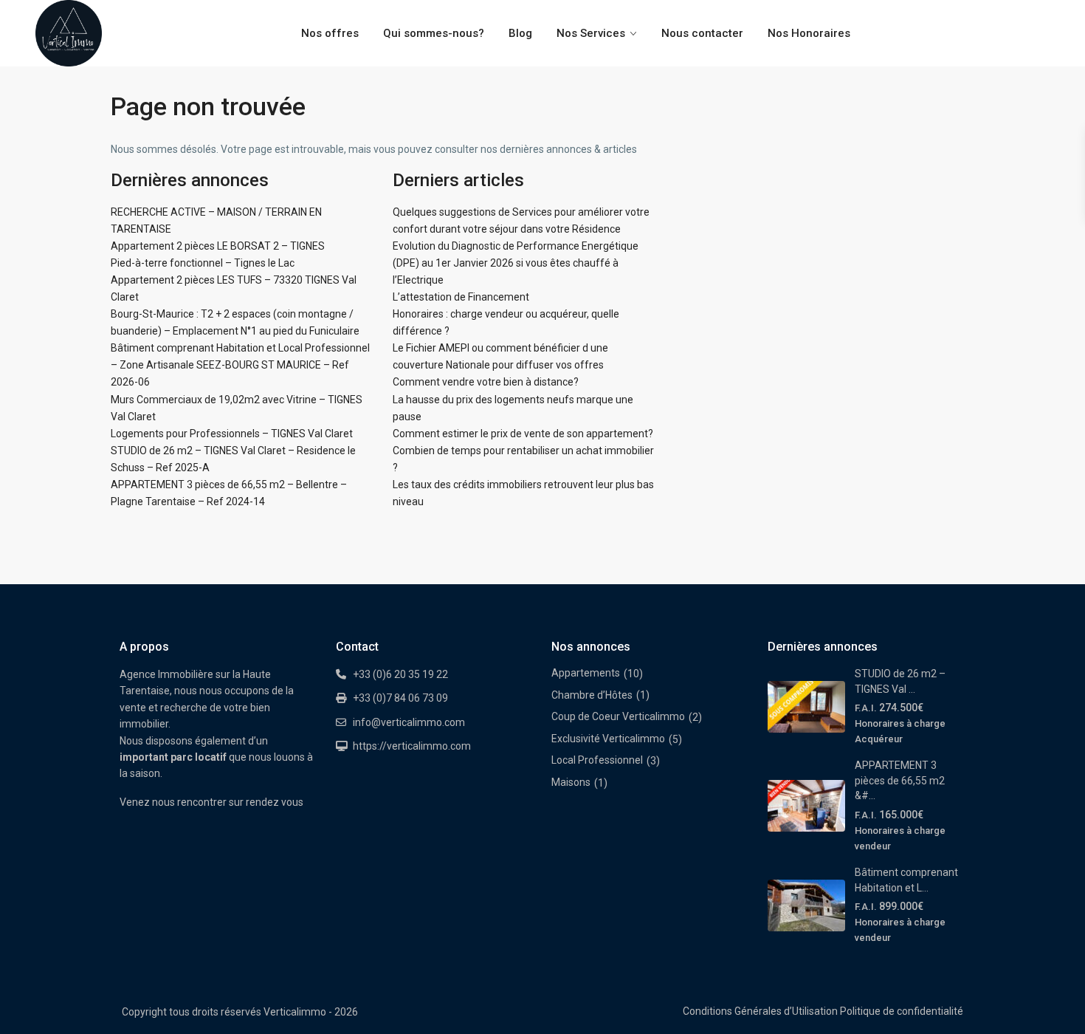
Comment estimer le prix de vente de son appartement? (523, 433)
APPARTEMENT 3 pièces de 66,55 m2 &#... (900, 780)
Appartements (585, 673)
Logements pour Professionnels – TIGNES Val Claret (232, 433)
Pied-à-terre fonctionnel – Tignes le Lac (202, 263)
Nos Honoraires (809, 33)
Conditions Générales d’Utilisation (760, 1011)
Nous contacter (702, 33)
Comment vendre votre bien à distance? (486, 382)
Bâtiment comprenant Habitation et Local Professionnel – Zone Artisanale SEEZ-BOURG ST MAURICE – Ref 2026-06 (240, 365)
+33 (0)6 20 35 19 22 (400, 674)
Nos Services (591, 33)
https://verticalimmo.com (412, 746)
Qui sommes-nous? (433, 33)
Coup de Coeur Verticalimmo (618, 716)
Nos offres (330, 33)
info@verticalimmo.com (409, 722)
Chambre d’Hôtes (592, 695)
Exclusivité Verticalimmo (608, 738)
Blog (520, 33)
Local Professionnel (597, 760)
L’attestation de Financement (461, 297)
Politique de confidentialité (901, 1011)
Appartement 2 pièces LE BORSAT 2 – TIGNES (218, 246)
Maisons (570, 782)
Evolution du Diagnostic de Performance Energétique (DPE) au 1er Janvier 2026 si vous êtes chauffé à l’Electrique (515, 263)
